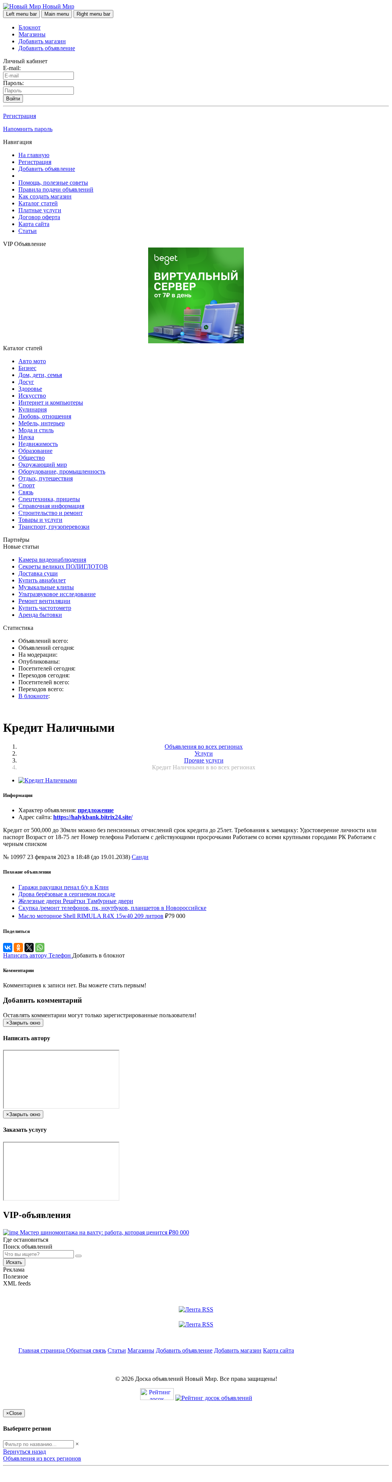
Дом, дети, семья (40, 375)
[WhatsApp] (39, 947)
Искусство (32, 395)
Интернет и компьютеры (50, 402)
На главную (33, 155)
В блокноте (33, 696)
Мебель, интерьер (41, 423)
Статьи (27, 231)
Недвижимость (38, 444)
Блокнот (30, 27)
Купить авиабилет (42, 580)
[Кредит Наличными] (47, 780)
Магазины (32, 34)
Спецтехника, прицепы (49, 499)
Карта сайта (33, 224)
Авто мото (32, 361)
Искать (14, 1262)
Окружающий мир (42, 464)
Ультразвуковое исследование (57, 594)
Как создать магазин (45, 196)
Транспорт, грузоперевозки (54, 526)
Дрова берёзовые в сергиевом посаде (66, 894)
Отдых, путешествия (45, 478)
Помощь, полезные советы (53, 182)
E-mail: (12, 68)
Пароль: (13, 83)
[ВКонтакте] (7, 947)
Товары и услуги (40, 519)
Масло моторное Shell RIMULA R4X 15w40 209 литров (90, 916)
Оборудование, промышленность (61, 471)
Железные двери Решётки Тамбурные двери (75, 901)
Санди (140, 857)
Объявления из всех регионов (42, 1458)
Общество (31, 457)
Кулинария (32, 409)
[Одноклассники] (18, 947)
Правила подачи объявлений (55, 189)
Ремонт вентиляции (44, 601)
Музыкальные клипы (46, 587)
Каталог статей (38, 203)
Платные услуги (39, 210)
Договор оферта (39, 217)
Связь (25, 492)
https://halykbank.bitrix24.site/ (92, 817)
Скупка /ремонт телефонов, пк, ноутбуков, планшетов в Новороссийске (112, 908)
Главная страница (42, 1350)
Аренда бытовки (40, 614)
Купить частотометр (44, 608)
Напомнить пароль (27, 129)
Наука (26, 437)
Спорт (26, 485)
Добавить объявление (46, 48)
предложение (96, 810)
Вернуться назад (24, 1451)
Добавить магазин (42, 41)
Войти (13, 99)
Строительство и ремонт (50, 513)
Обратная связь (86, 1350)
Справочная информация (51, 506)
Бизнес (27, 368)
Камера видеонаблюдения (52, 559)
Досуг (26, 382)
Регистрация (19, 116)
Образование (35, 451)
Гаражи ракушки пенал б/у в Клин (63, 887)
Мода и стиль (36, 430)
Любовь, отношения (44, 416)
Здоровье (30, 388)
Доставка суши (38, 573)
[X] (29, 947)
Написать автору (26, 955)
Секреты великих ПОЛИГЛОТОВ (63, 566)
